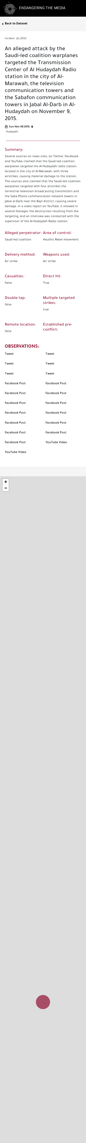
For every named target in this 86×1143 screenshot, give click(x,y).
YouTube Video (56, 442)
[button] (43, 998)
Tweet (9, 354)
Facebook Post (15, 384)
